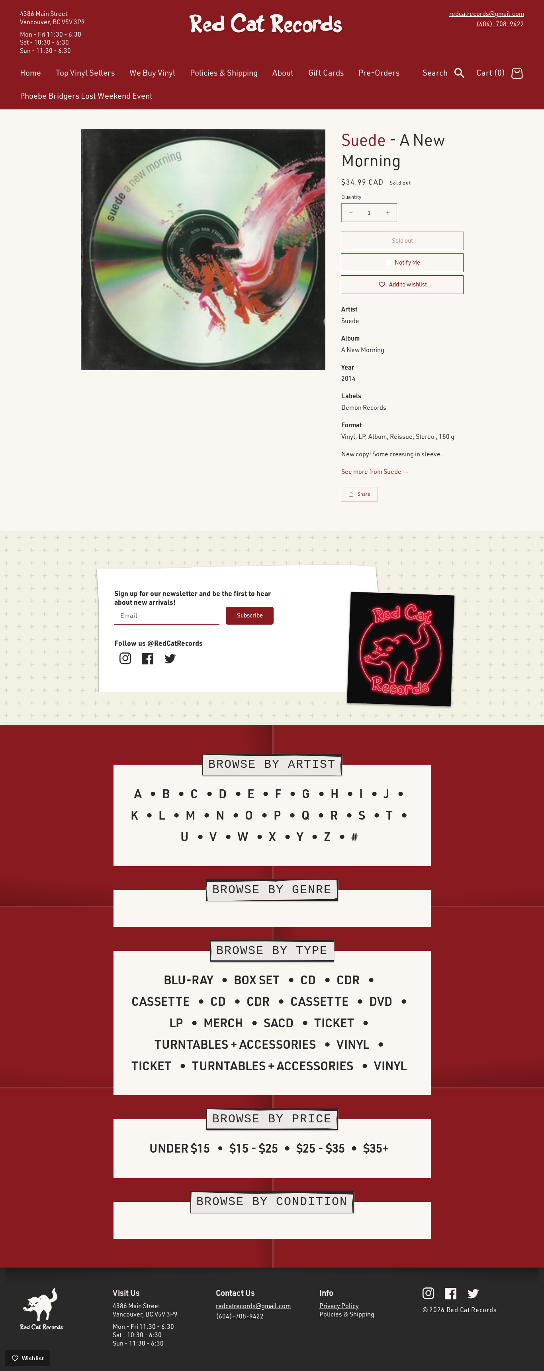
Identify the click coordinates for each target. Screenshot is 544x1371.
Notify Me (407, 262)
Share (364, 494)
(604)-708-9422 (500, 24)
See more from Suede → (375, 471)
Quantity (351, 197)
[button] (449, 74)
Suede (363, 139)
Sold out (402, 240)
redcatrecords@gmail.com (486, 14)
